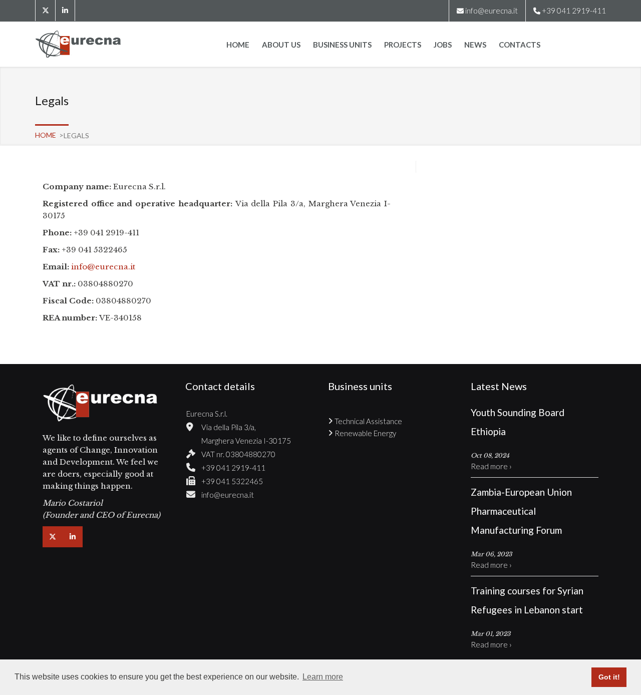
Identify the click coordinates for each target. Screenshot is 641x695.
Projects (402, 44)
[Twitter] (45, 10)
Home (237, 44)
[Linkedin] (65, 10)
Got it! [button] (609, 677)
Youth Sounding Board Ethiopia (517, 422)
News (475, 44)
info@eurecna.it (491, 10)
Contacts (519, 44)
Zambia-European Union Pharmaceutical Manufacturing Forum (521, 511)
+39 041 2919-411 (233, 467)
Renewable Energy (365, 433)
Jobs (443, 44)
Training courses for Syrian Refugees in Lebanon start (527, 600)
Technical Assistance (368, 421)
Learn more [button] (322, 676)
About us (281, 44)
